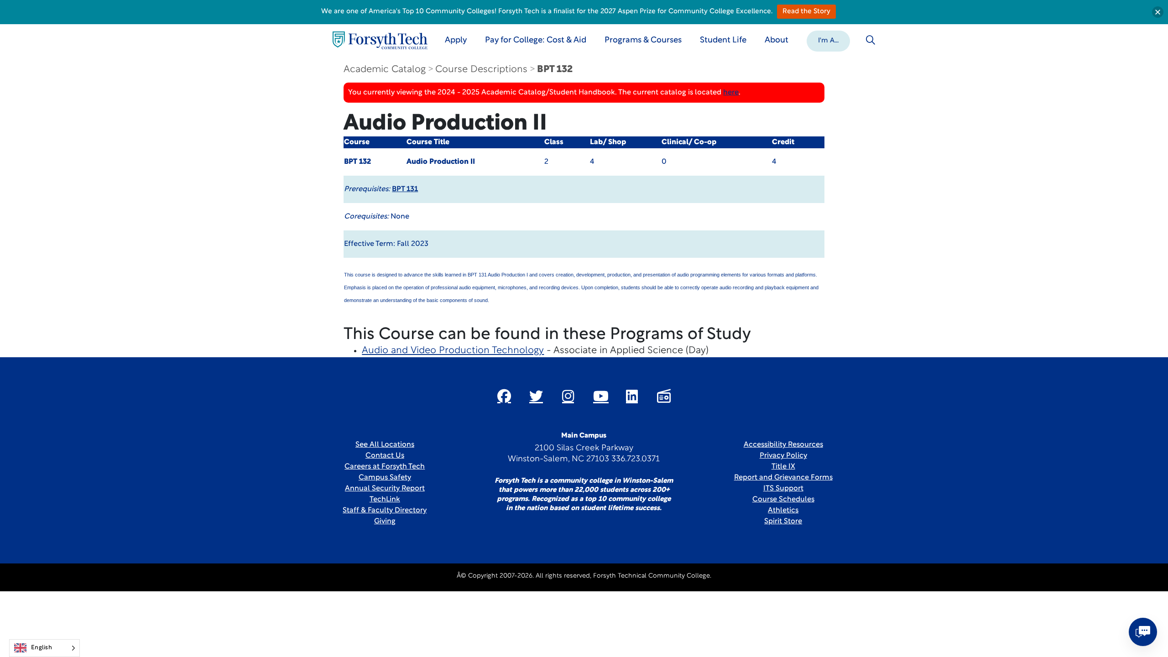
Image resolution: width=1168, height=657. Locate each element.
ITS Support (783, 488)
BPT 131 (405, 189)
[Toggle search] (870, 40)
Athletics (783, 510)
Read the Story (806, 11)
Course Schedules (783, 499)
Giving (385, 521)
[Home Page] (380, 40)
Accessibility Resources (783, 444)
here (731, 92)
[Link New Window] (504, 396)
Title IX (783, 466)
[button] (828, 40)
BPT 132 (555, 69)
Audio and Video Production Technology (453, 350)
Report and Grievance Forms (783, 477)
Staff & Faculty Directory (385, 510)
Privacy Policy (783, 455)
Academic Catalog (385, 69)
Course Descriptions (481, 69)
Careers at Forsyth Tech (384, 466)
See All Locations (384, 444)
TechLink (385, 499)
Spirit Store (783, 521)
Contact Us (384, 455)
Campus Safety (385, 477)
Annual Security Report (385, 488)
